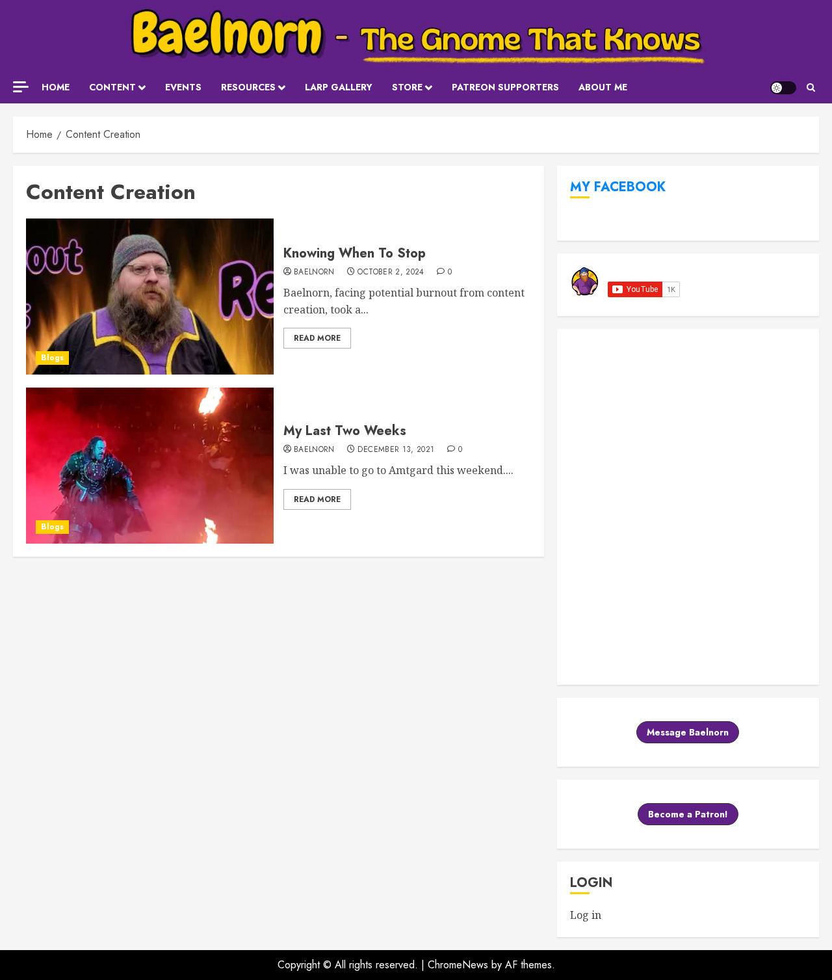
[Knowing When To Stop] (150, 297)
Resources (248, 87)
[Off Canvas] (21, 86)
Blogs (52, 358)
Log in (585, 915)
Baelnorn (314, 272)
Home (56, 87)
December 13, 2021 (396, 450)
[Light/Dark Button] (783, 87)
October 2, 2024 (391, 272)
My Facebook (618, 187)
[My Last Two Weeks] (150, 466)
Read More (317, 338)
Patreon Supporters (505, 87)
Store (407, 87)
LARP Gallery (338, 87)
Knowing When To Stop (354, 253)
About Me (602, 87)
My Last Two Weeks (344, 430)
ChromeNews (458, 964)
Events (183, 87)
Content (112, 87)
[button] (811, 87)
